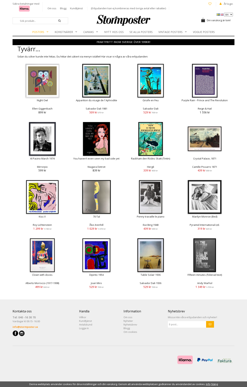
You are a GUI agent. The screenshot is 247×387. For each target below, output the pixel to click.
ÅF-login (228, 4)
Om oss (51, 8)
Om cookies (130, 332)
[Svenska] (218, 14)
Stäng (214, 384)
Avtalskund (85, 324)
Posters (38, 32)
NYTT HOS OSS (114, 32)
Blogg (63, 8)
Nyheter (128, 321)
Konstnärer (64, 32)
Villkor (82, 317)
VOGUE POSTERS (204, 32)
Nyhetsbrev (130, 324)
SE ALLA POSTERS (141, 32)
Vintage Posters (170, 32)
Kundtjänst (76, 8)
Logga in (84, 328)
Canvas (88, 32)
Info (208, 384)
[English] (222, 14)
